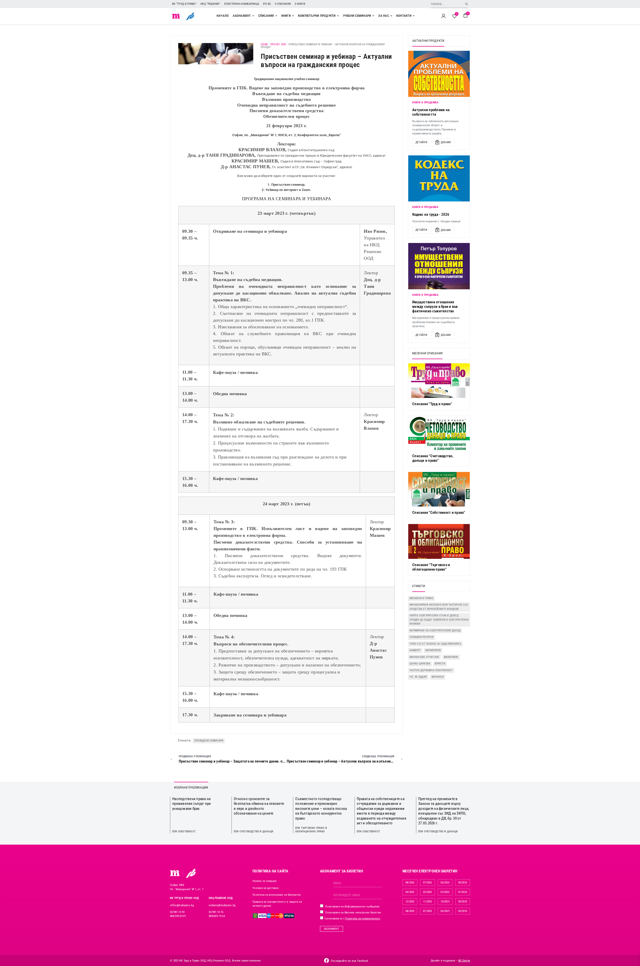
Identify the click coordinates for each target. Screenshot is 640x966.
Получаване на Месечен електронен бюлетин (352, 912)
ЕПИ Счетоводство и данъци (253, 831)
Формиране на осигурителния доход (435, 630)
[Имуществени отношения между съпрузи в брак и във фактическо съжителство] (439, 266)
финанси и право (421, 598)
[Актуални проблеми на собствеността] (439, 74)
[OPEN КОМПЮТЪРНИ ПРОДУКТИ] (338, 15)
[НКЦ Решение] (191, 873)
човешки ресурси (422, 637)
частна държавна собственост (431, 670)
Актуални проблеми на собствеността (431, 112)
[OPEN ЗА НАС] (391, 15)
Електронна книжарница (241, 4)
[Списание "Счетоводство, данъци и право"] (439, 432)
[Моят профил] (443, 16)
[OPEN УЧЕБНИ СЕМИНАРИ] (373, 15)
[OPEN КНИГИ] (293, 15)
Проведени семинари (209, 740)
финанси (438, 676)
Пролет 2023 (278, 44)
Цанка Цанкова (420, 663)
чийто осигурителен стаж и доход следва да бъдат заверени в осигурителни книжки (439, 619)
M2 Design (464, 960)
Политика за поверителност (362, 918)
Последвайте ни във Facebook (349, 960)
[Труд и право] (175, 873)
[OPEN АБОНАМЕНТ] (253, 15)
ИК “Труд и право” (184, 4)
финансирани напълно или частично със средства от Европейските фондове (439, 607)
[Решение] (190, 16)
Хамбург (415, 650)
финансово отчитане (424, 657)
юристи (440, 663)
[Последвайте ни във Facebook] (326, 960)
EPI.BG (267, 4)
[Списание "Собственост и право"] (439, 489)
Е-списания (283, 4)
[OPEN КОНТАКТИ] (414, 15)
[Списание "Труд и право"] (439, 380)
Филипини (451, 657)
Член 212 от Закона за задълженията (435, 643)
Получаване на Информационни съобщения (352, 906)
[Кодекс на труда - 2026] (439, 178)
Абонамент (331, 928)
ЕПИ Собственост (184, 831)
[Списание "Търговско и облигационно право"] (439, 541)
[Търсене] (466, 4)
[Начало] (176, 16)
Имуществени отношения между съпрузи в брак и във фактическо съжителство (435, 306)
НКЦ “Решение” (210, 4)
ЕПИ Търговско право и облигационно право (311, 829)
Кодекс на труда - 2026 (431, 214)
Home (264, 44)
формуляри (433, 650)
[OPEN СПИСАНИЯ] (276, 15)
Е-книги (300, 4)
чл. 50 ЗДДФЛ (418, 676)
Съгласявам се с (352, 918)
